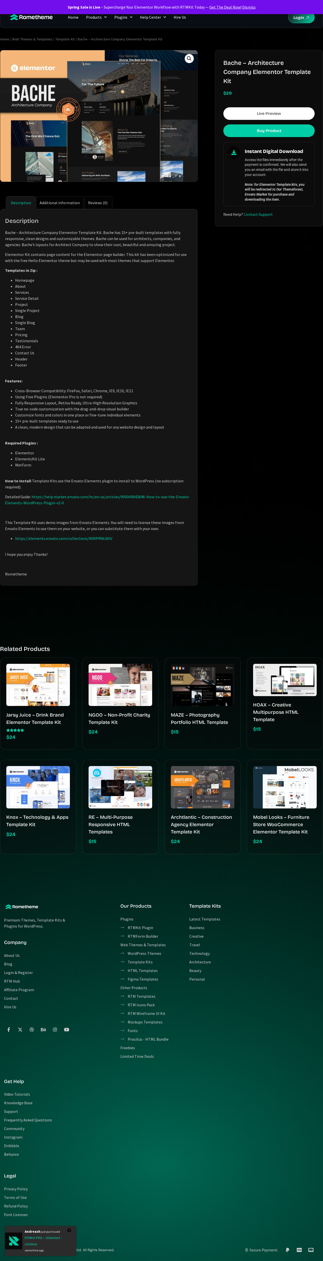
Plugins (120, 17)
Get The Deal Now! (225, 7)
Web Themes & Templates (32, 39)
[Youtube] (66, 1029)
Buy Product (269, 130)
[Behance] (43, 1029)
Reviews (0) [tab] (97, 202)
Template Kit (65, 39)
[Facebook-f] (8, 1029)
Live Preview (269, 113)
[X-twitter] (20, 1029)
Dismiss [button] (249, 7)
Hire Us (180, 17)
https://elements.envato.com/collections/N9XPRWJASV (63, 538)
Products (94, 17)
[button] (189, 58)
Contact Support (258, 214)
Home (73, 17)
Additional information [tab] (60, 202)
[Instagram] (55, 1029)
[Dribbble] (31, 1029)
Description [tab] (21, 202)
